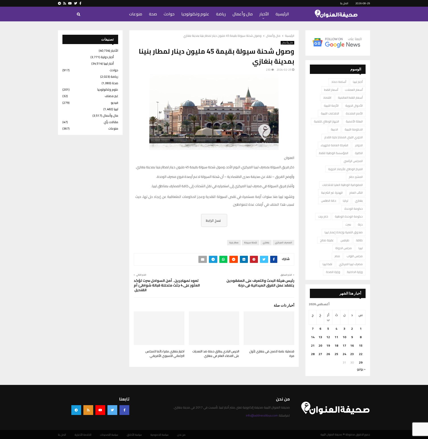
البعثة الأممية (354, 121)
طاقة (359, 240)
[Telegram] (76, 410)
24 (344, 354)
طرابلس (344, 240)
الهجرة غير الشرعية (332, 192)
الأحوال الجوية (354, 105)
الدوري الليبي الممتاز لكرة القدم (343, 137)
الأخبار (264, 14)
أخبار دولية (107, 57)
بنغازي (266, 242)
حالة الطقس (328, 200)
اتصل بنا (344, 3)
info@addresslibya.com (262, 415)
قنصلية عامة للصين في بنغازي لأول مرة (271, 353)
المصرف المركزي (283, 242)
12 (328, 337)
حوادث (169, 14)
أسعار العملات (354, 89)
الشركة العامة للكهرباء (334, 145)
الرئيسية (282, 14)
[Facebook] (124, 410)
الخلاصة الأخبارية (83, 435)
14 (313, 337)
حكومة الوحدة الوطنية (349, 216)
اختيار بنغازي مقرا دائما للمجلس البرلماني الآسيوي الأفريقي (164, 353)
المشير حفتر (356, 176)
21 (313, 345)
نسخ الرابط (213, 220)
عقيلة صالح (327, 240)
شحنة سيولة (250, 242)
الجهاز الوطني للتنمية (326, 121)
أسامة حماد (338, 81)
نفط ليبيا (327, 264)
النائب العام (356, 192)
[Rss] (88, 410)
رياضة (221, 14)
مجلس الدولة (343, 248)
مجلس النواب (355, 256)
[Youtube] (100, 410)
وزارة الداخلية (355, 271)
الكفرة (359, 153)
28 (313, 354)
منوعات (135, 14)
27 (320, 354)
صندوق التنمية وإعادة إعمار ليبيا (344, 232)
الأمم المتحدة (354, 113)
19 (328, 345)
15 (360, 345)
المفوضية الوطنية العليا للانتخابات (342, 184)
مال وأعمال (243, 14)
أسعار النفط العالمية (350, 97)
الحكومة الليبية (354, 129)
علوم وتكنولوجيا (195, 14)
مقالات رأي (111, 122)
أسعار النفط (331, 89)
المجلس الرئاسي (353, 161)
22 (360, 354)
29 (360, 362)
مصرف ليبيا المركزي (351, 264)
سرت (348, 224)
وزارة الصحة (333, 271)
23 (352, 354)
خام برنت (323, 216)
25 (336, 354)
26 (328, 354)
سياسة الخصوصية (159, 435)
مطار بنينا (234, 242)
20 (320, 345)
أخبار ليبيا (358, 81)
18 (336, 345)
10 (344, 337)
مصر (337, 256)
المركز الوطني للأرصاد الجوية (345, 169)
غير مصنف (111, 96)
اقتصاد (327, 97)
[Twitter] (112, 410)
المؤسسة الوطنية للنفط (333, 153)
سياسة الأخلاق (134, 435)
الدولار (359, 145)
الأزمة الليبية (331, 105)
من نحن (181, 435)
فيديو (114, 103)
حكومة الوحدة (353, 208)
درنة (360, 224)
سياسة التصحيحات (109, 435)
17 (344, 345)
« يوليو (361, 369)
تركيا (345, 200)
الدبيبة (334, 129)
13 (320, 337)
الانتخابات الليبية (330, 113)
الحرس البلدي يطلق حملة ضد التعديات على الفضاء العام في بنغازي (215, 353)
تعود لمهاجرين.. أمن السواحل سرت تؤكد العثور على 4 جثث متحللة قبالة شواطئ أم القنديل (167, 285)
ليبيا (360, 248)
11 (336, 337)
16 (352, 345)
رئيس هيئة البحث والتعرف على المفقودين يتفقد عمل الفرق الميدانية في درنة (260, 283)
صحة (153, 14)
